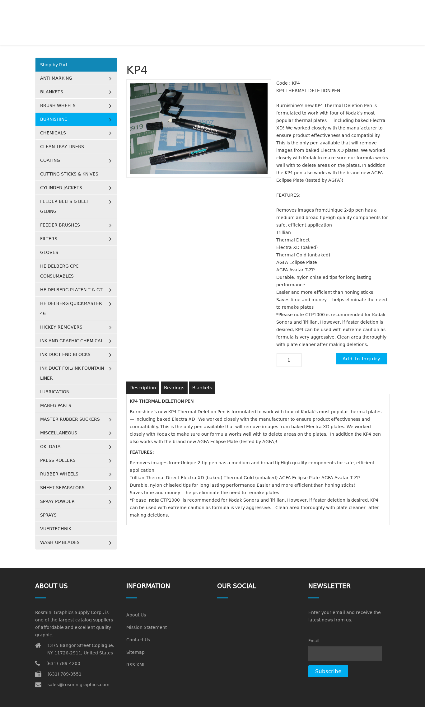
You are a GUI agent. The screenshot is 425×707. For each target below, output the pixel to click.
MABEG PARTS (55, 405)
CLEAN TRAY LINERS (62, 146)
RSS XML (136, 664)
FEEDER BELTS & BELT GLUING (64, 206)
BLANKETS (51, 91)
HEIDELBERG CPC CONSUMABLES (59, 271)
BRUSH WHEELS (58, 105)
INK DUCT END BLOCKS (65, 354)
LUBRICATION (54, 391)
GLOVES (49, 252)
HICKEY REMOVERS (61, 327)
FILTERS (48, 238)
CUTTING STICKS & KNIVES (69, 173)
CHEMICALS (53, 132)
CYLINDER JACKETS (61, 187)
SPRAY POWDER (57, 501)
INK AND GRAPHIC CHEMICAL (71, 340)
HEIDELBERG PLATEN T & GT (71, 289)
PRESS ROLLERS (58, 460)
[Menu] (387, 8)
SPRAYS (48, 515)
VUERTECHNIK (55, 528)
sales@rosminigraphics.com (79, 684)
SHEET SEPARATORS (62, 487)
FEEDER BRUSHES (60, 224)
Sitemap (135, 652)
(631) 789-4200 (63, 663)
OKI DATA (50, 446)
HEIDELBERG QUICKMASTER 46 (71, 308)
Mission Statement (146, 627)
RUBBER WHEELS (59, 473)
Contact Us (138, 639)
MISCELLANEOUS (58, 432)
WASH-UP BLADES (60, 542)
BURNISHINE (53, 119)
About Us (136, 614)
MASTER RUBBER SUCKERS (70, 419)
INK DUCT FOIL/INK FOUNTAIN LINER (72, 373)
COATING (50, 160)
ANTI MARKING (56, 78)
